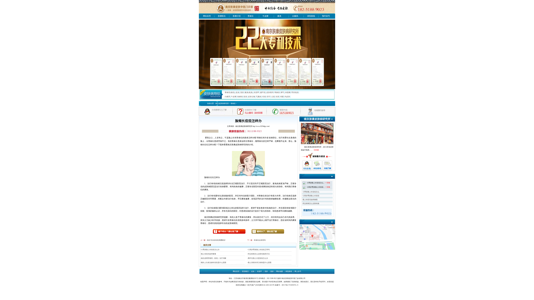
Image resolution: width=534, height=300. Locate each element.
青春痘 (251, 16)
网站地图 (279, 271)
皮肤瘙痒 (270, 92)
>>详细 (327, 183)
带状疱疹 (295, 92)
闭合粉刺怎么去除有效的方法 (259, 254)
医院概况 (245, 271)
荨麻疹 (277, 92)
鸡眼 (282, 97)
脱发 (245, 97)
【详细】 (316, 150)
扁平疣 (262, 92)
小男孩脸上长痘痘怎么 (311, 192)
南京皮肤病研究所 (222, 103)
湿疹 (242, 92)
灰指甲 (256, 92)
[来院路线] (317, 225)
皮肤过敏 (251, 97)
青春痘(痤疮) (230, 92)
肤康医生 (222, 16)
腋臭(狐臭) (249, 92)
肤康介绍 (237, 16)
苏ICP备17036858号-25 (290, 285)
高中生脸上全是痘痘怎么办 (258, 258)
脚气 (282, 92)
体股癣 (288, 92)
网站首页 (207, 16)
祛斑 (277, 97)
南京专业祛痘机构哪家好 (216, 240)
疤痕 (264, 97)
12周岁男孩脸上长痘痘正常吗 (259, 250)
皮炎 (237, 92)
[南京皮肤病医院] (267, 1)
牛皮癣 (265, 16)
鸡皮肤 (287, 97)
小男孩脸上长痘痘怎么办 (210, 250)
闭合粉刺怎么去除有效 (311, 203)
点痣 (273, 97)
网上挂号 (298, 271)
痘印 (268, 97)
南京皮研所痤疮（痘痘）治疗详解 (213, 258)
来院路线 (311, 16)
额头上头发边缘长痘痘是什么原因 (213, 262)
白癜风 (295, 16)
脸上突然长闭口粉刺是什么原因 (259, 262)
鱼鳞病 (240, 97)
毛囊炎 (258, 97)
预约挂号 (326, 16)
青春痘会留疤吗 (260, 240)
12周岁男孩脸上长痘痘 (311, 196)
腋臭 (279, 16)
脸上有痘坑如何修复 (208, 254)
